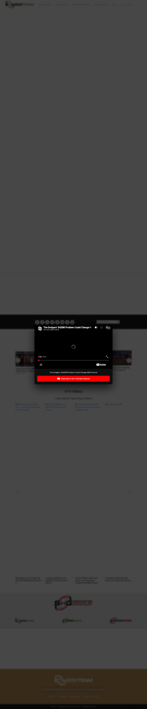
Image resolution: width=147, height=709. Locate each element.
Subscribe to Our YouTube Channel (75, 379)
